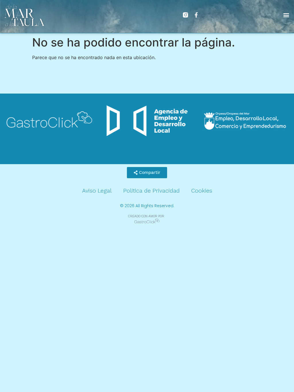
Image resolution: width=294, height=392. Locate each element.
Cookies (201, 190)
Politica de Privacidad (151, 190)
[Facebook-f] (196, 15)
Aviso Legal (97, 190)
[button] (286, 15)
